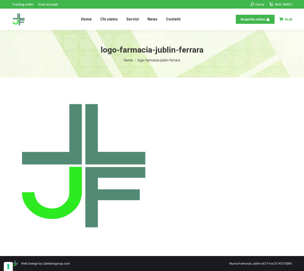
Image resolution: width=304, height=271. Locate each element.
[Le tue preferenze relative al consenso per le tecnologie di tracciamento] (8, 266)
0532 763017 (283, 4)
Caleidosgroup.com (56, 263)
